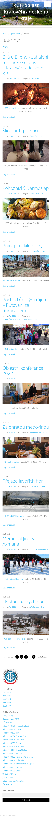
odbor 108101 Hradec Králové (16, 726)
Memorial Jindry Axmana (18, 541)
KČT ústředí (7, 722)
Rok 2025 (7, 695)
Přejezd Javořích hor (23, 481)
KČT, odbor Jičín (11, 349)
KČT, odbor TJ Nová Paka (14, 638)
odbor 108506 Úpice (12, 770)
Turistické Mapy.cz (10, 774)
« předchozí (8, 657)
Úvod (4, 33)
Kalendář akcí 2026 (11, 719)
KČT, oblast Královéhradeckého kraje (26, 11)
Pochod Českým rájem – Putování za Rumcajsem (25, 305)
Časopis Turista (9, 784)
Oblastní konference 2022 (23, 370)
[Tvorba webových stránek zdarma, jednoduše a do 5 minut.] (15, 815)
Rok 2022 (12, 79)
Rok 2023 (7, 702)
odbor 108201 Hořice (12, 729)
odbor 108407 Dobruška (13, 760)
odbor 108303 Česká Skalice (15, 750)
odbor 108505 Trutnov (12, 767)
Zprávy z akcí (15, 33)
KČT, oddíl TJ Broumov (15, 516)
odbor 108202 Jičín (11, 732)
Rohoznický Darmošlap (26, 188)
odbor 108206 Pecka (12, 743)
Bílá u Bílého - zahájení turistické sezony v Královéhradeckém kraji (25, 65)
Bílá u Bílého (34, 79)
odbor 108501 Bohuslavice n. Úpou (18, 763)
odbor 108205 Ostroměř (13, 739)
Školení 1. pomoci (20, 130)
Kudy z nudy (8, 715)
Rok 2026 (7, 692)
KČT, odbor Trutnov (11, 280)
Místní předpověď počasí (13, 781)
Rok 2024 (7, 699)
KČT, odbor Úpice (12, 108)
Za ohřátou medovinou (26, 427)
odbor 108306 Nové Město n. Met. (18, 757)
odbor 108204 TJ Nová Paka (15, 736)
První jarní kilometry (23, 245)
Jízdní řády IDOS (10, 777)
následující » (42, 657)
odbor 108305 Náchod (12, 753)
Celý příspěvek (9, 117)
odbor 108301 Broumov (13, 746)
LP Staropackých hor (23, 601)
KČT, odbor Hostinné (14, 579)
